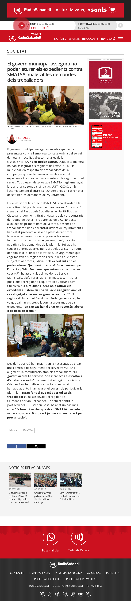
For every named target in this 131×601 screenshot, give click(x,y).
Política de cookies (47, 579)
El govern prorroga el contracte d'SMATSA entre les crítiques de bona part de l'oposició (19, 497)
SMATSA (28, 430)
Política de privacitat (81, 579)
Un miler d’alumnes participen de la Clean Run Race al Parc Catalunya (43, 497)
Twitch (73, 594)
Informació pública (68, 573)
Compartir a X (36, 446)
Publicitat (113, 573)
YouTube (81, 594)
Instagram (42, 594)
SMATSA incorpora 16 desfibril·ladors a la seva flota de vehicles (70, 496)
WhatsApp (88, 594)
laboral (13, 430)
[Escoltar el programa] (40, 25)
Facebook (58, 594)
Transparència (39, 573)
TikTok (65, 594)
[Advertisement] (110, 173)
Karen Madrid (24, 138)
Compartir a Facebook (16, 446)
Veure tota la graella (120, 25)
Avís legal (94, 573)
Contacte (17, 573)
